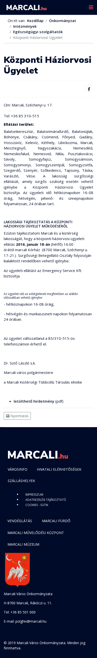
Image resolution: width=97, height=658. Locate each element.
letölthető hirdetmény (34, 401)
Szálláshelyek (21, 480)
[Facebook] (89, 89)
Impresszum (34, 494)
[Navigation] (91, 7)
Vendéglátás (19, 520)
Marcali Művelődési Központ (35, 532)
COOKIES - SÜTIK (36, 505)
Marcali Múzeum (23, 544)
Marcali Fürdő (56, 520)
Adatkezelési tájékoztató (45, 500)
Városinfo (17, 469)
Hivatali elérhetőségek (59, 469)
